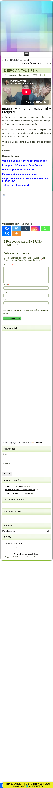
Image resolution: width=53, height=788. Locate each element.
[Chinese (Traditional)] (19, 346)
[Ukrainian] (19, 430)
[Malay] (9, 397)
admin (45, 75)
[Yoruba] (14, 438)
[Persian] (14, 405)
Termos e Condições (12, 547)
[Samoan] (19, 417)
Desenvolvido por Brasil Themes (26, 554)
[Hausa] (14, 367)
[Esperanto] (14, 355)
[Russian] (19, 409)
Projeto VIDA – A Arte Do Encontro (17, 493)
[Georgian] (9, 363)
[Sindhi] (19, 413)
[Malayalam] (5, 397)
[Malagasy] (19, 392)
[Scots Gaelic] (5, 422)
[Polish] (19, 405)
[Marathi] (5, 401)
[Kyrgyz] (5, 388)
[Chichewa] (9, 346)
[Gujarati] (5, 367)
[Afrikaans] (5, 334)
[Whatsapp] (45, 228)
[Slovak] (9, 417)
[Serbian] (5, 413)
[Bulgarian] (14, 342)
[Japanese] (9, 380)
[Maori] (19, 397)
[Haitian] (9, 367)
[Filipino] (5, 359)
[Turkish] (14, 430)
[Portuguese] (5, 409)
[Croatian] (9, 351)
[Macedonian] (14, 392)
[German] (14, 363)
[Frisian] (19, 359)
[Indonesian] (14, 376)
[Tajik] (14, 426)
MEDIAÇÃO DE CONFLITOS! (35, 63)
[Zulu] (19, 438)
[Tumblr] (25, 228)
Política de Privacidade (13, 543)
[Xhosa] (5, 438)
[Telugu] (5, 430)
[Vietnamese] (14, 434)
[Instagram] (35, 228)
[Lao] (9, 388)
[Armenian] (5, 338)
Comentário (8, 265)
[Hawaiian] (19, 367)
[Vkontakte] (6, 233)
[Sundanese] (19, 422)
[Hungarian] (19, 371)
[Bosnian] (9, 342)
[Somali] (9, 422)
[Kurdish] (19, 384)
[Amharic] (14, 334)
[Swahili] (5, 426)
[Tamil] (19, 426)
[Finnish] (9, 359)
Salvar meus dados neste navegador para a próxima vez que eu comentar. (25, 311)
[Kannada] (19, 380)
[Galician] (5, 363)
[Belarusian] (19, 338)
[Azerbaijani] (9, 338)
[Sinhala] (5, 417)
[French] (14, 359)
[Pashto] (9, 405)
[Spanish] (14, 422)
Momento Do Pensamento (14, 486)
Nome (6, 285)
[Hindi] (9, 371)
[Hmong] (14, 371)
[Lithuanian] (5, 392)
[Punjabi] (9, 409)
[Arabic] (19, 334)
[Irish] (19, 376)
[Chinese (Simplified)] (14, 346)
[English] (9, 355)
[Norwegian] (5, 405)
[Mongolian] (9, 401)
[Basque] (14, 338)
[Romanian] (14, 409)
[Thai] (9, 430)
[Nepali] (19, 401)
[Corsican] (5, 351)
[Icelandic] (5, 376)
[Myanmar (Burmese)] (14, 401)
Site (4, 300)
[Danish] (19, 351)
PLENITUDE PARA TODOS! (17, 60)
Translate (38, 442)
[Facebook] (6, 228)
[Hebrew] (5, 371)
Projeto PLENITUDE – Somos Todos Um (20, 490)
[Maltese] (14, 397)
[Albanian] (9, 334)
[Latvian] (19, 388)
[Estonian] (19, 355)
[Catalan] (19, 342)
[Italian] (5, 380)
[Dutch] (5, 355)
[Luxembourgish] (9, 392)
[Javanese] (14, 380)
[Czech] (14, 351)
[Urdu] (5, 434)
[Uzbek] (9, 434)
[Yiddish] (9, 438)
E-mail (6, 292)
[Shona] (9, 413)
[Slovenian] (14, 417)
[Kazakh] (5, 384)
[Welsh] (19, 434)
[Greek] (19, 363)
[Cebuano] (5, 346)
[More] (16, 233)
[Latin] (14, 388)
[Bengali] (5, 342)
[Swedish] (9, 426)
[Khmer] (9, 384)
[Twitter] (16, 228)
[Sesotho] (14, 413)
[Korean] (14, 384)
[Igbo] (9, 376)
